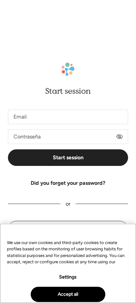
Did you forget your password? (68, 183)
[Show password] (119, 136)
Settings (68, 277)
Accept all (68, 294)
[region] (68, 263)
